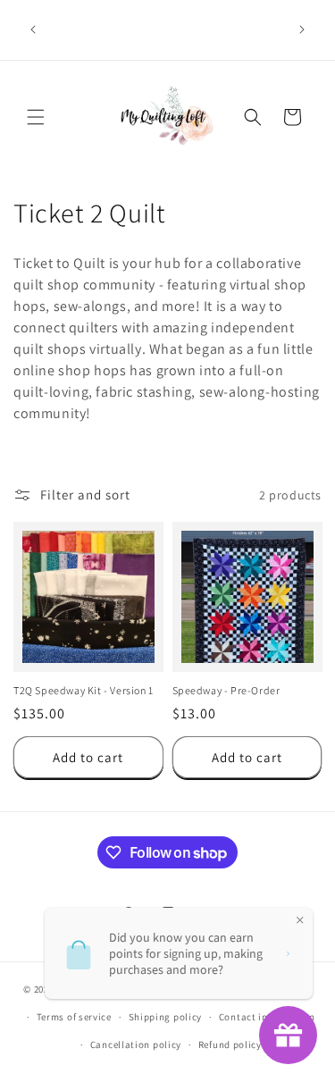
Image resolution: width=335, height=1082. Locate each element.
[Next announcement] (302, 29)
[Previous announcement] (33, 29)
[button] (35, 117)
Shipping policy (166, 1017)
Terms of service (74, 1017)
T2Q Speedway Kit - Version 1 (83, 690)
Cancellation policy (135, 1044)
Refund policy (230, 1044)
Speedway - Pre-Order (226, 690)
